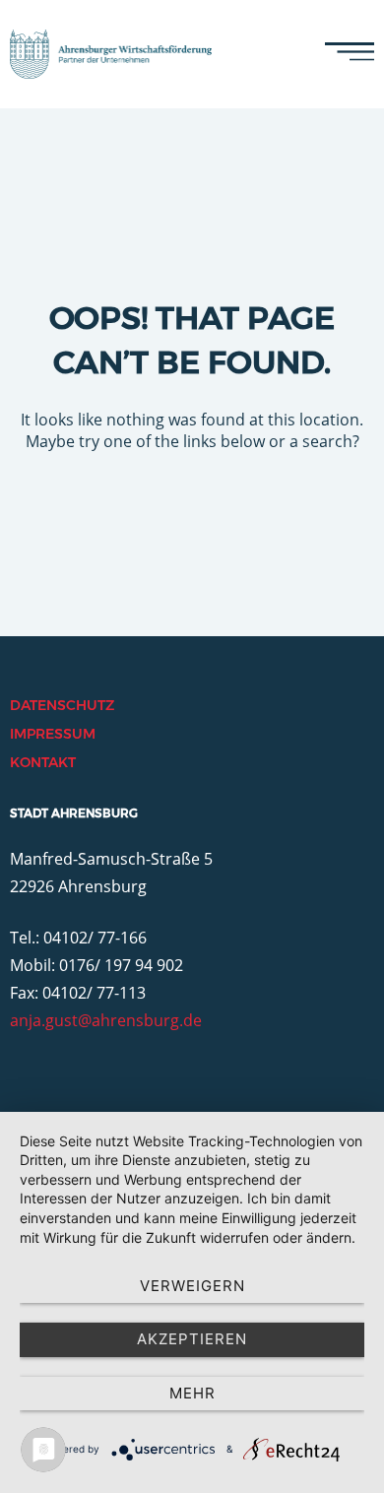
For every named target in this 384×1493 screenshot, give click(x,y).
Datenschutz (62, 705)
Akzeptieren (192, 1339)
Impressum (53, 734)
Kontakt (43, 762)
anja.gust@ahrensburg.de (106, 1020)
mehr (192, 1393)
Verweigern (192, 1285)
